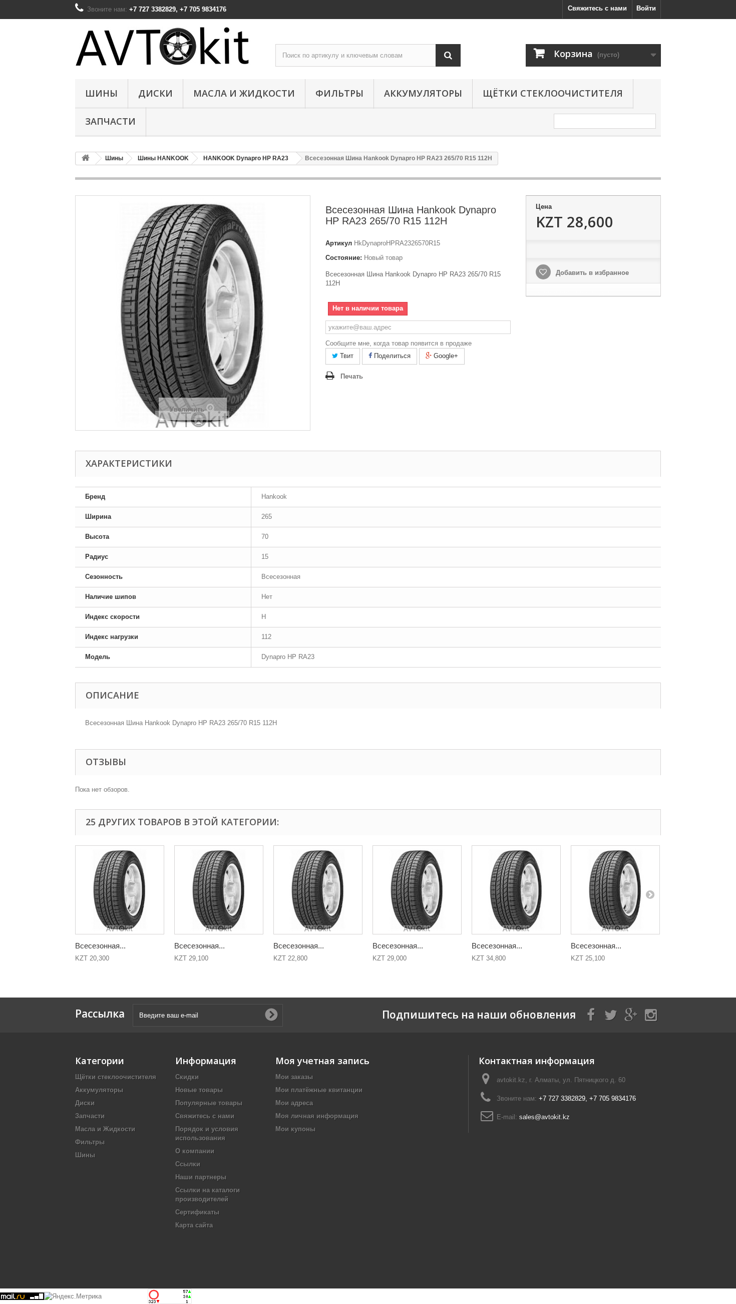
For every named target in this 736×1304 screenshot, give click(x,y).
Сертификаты (197, 1212)
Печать (351, 376)
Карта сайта (194, 1225)
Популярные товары (208, 1103)
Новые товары (199, 1090)
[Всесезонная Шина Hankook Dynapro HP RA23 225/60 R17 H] (516, 889)
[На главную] (85, 158)
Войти (646, 8)
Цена (544, 206)
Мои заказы (294, 1077)
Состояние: (343, 257)
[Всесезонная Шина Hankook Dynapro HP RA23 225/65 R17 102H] (615, 889)
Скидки (187, 1077)
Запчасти (110, 121)
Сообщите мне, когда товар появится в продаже (398, 343)
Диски (155, 93)
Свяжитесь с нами (597, 8)
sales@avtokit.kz (544, 1117)
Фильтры (339, 93)
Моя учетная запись (322, 1061)
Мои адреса (294, 1103)
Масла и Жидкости (244, 93)
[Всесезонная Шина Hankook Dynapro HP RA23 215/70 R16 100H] (417, 889)
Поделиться (391, 356)
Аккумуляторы (423, 93)
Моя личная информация (316, 1116)
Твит (345, 356)
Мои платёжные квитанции (318, 1090)
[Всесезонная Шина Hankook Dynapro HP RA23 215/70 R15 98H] (317, 889)
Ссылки (187, 1164)
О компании (194, 1151)
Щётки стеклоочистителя (553, 93)
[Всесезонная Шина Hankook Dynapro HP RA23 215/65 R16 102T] (218, 889)
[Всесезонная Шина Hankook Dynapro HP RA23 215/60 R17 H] (119, 889)
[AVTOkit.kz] (167, 46)
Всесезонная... (100, 945)
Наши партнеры (200, 1177)
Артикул (338, 243)
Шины (101, 93)
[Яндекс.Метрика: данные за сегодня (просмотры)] (73, 1296)
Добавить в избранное (591, 272)
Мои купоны (295, 1129)
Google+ (445, 356)
